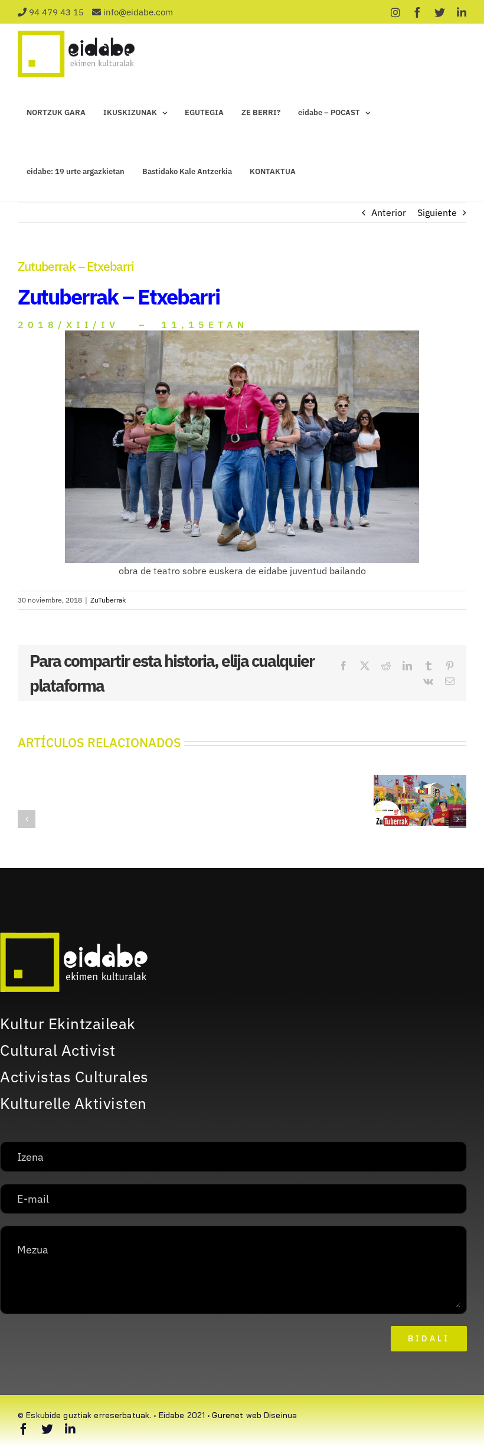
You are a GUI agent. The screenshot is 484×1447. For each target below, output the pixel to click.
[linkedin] (70, 1429)
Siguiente (437, 212)
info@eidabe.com (138, 12)
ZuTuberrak (108, 599)
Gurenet (227, 1415)
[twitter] (47, 1429)
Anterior (388, 212)
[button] (26, 819)
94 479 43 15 (56, 12)
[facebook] (24, 1429)
